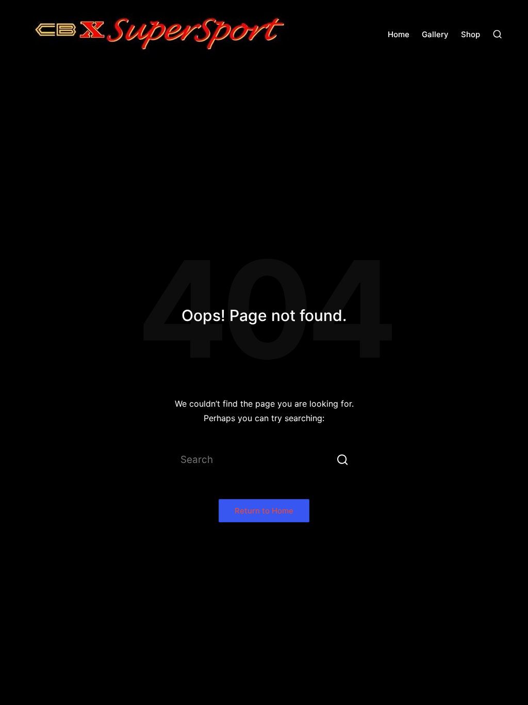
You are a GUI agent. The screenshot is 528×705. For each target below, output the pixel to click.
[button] (342, 459)
